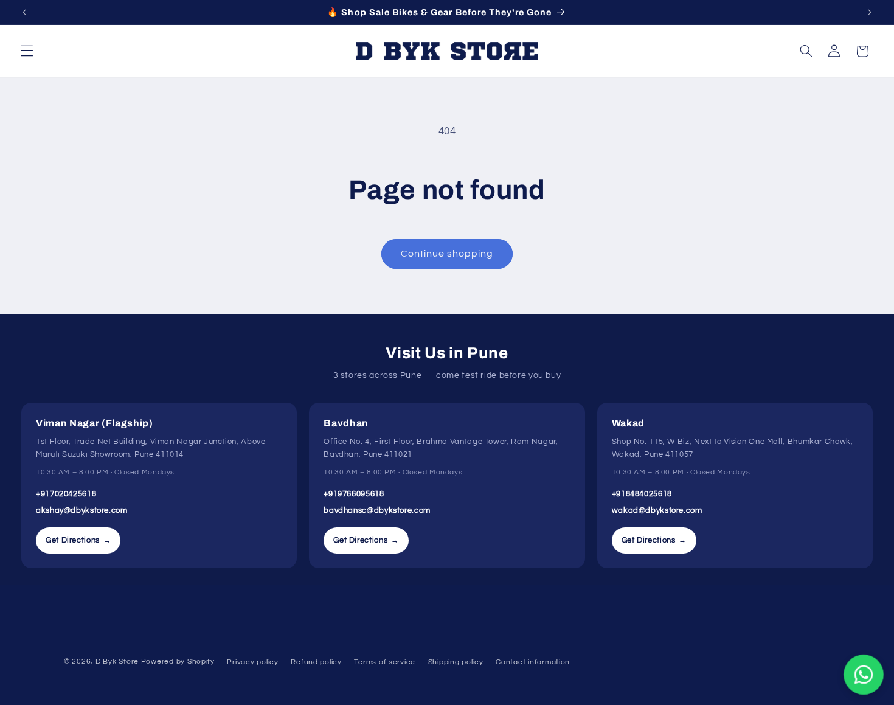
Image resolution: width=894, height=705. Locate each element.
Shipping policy (455, 662)
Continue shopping (447, 254)
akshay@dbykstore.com (82, 510)
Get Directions (78, 540)
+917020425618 (66, 494)
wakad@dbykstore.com (657, 510)
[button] (27, 51)
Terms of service (384, 662)
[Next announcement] (869, 12)
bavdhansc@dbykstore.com (377, 510)
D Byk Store (118, 661)
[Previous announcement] (24, 12)
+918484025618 (642, 494)
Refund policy (316, 662)
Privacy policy (252, 662)
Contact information (533, 662)
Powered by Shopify (178, 661)
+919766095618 (354, 494)
